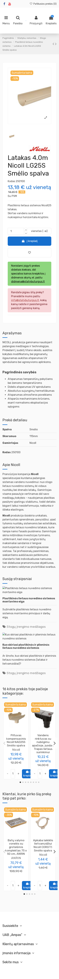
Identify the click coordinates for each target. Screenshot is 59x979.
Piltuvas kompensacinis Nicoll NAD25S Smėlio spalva (16, 740)
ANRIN (16, 858)
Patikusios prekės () (45, 3)
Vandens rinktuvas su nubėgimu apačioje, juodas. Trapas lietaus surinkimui (43, 744)
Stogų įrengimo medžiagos (26, 627)
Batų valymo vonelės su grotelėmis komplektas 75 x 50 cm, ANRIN (16, 847)
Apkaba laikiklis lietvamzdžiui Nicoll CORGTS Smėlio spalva (43, 845)
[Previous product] (54, 44)
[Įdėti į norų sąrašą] (13, 732)
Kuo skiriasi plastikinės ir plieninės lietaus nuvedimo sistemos (25, 646)
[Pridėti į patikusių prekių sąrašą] (29, 252)
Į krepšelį (32, 241)
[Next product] (56, 44)
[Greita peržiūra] (18, 732)
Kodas (11, 181)
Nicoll (16, 750)
